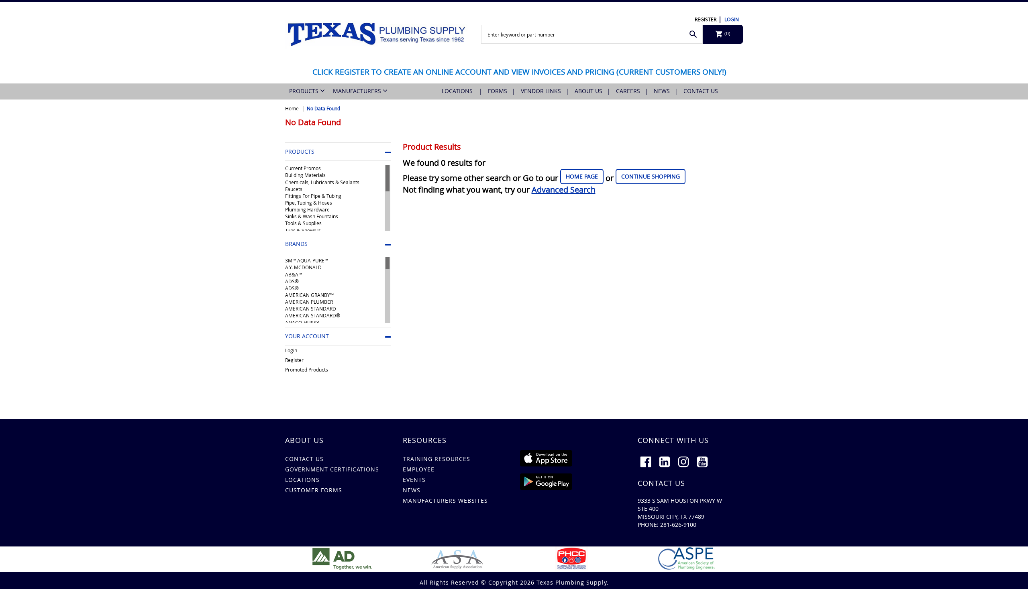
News (662, 91)
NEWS (411, 490)
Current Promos (303, 168)
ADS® (292, 281)
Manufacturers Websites (445, 500)
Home (292, 108)
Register (705, 19)
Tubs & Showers (303, 230)
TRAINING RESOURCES (436, 459)
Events (414, 479)
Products (304, 91)
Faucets (293, 189)
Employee (418, 469)
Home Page (582, 176)
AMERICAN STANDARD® (312, 315)
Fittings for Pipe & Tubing (313, 196)
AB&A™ (293, 274)
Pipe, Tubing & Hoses (308, 202)
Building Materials (305, 175)
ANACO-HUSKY (302, 322)
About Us (588, 91)
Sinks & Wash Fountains (311, 216)
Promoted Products (306, 369)
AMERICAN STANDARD (310, 308)
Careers (628, 91)
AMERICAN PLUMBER (309, 302)
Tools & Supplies (303, 223)
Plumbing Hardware (307, 209)
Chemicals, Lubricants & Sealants (322, 182)
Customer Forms (313, 490)
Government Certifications (332, 469)
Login (731, 19)
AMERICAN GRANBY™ (309, 295)
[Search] (693, 34)
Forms (497, 91)
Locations (458, 91)
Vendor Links (541, 91)
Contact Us (700, 91)
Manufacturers (358, 91)
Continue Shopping (650, 176)
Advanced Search (564, 189)
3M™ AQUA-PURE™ (306, 260)
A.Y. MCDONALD (303, 267)
